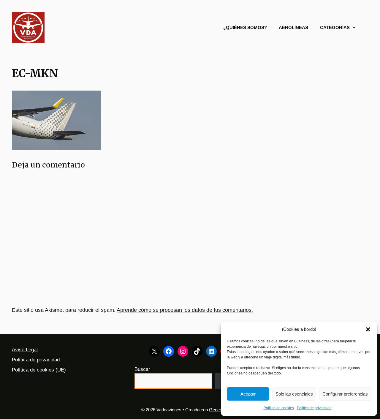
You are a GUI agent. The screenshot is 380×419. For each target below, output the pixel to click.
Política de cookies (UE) (39, 370)
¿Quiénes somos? (245, 27)
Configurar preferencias (345, 393)
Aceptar (248, 393)
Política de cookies (279, 408)
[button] (368, 329)
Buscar (142, 369)
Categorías (335, 27)
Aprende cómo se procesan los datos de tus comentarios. (185, 310)
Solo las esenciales (294, 393)
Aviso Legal (25, 349)
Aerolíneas (293, 27)
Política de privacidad (314, 408)
